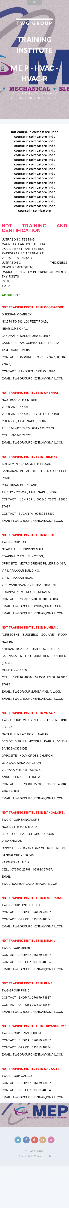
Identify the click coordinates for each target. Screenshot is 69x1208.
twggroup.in (42, 1155)
